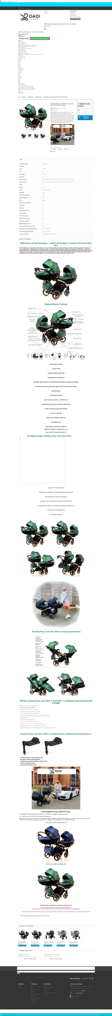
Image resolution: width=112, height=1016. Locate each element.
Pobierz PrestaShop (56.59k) (30, 958)
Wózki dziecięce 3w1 (22, 47)
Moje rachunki (47, 989)
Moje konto (47, 984)
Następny (46, 136)
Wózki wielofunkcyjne (22, 42)
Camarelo (20, 72)
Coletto (19, 67)
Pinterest (66, 149)
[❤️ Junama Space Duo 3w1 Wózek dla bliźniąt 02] (62, 935)
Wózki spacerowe (21, 56)
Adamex (19, 66)
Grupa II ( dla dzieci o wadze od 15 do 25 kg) (26, 88)
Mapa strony (33, 1001)
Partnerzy (20, 987)
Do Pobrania (33, 996)
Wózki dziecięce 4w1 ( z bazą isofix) (25, 48)
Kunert (19, 65)
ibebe (19, 80)
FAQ (32, 992)
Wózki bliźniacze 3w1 (22, 52)
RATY (32, 987)
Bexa (19, 75)
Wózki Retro (20, 55)
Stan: (51, 109)
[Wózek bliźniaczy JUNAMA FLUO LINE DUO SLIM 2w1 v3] (36, 935)
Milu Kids (20, 60)
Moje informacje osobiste (49, 992)
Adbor (19, 81)
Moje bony (46, 994)
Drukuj (53, 151)
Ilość (79, 110)
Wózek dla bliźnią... (22, 942)
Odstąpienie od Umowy (23, 954)
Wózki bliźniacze (21, 49)
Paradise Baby (21, 69)
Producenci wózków (22, 58)
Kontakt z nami (21, 8)
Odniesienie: (53, 108)
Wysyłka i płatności (35, 989)
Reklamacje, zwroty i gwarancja (51, 954)
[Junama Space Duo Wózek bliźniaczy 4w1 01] (75, 935)
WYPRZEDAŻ (20, 91)
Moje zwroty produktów (48, 987)
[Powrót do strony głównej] (19, 97)
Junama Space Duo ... (61, 942)
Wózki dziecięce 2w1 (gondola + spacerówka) (26, 46)
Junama (19, 59)
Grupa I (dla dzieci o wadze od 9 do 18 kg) (26, 87)
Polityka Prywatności (35, 994)
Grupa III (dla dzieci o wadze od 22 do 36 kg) (26, 89)
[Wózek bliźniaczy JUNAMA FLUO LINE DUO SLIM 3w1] (24, 935)
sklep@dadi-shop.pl (79, 993)
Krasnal (19, 74)
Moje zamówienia (47, 986)
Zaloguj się (20, 7)
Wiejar (19, 61)
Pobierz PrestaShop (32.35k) (56, 958)
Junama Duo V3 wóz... (48, 942)
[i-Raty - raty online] (74, 995)
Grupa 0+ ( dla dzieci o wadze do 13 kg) (25, 86)
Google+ (60, 149)
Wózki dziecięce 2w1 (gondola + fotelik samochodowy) (28, 45)
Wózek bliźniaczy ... (35, 942)
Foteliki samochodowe (22, 84)
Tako (19, 62)
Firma (32, 986)
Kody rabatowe (34, 999)
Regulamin (33, 991)
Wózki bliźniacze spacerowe (23, 53)
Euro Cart (20, 76)
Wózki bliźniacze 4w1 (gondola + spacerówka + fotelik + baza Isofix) (31, 54)
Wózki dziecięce (21, 41)
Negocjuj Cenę (21, 93)
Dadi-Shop (20, 986)
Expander (20, 77)
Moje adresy (46, 991)
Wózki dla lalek (21, 83)
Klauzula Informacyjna (35, 997)
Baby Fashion (20, 68)
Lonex (19, 63)
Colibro (19, 82)
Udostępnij (54, 149)
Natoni (19, 73)
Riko (19, 79)
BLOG (19, 90)
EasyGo (19, 70)
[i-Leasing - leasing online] (75, 996)
